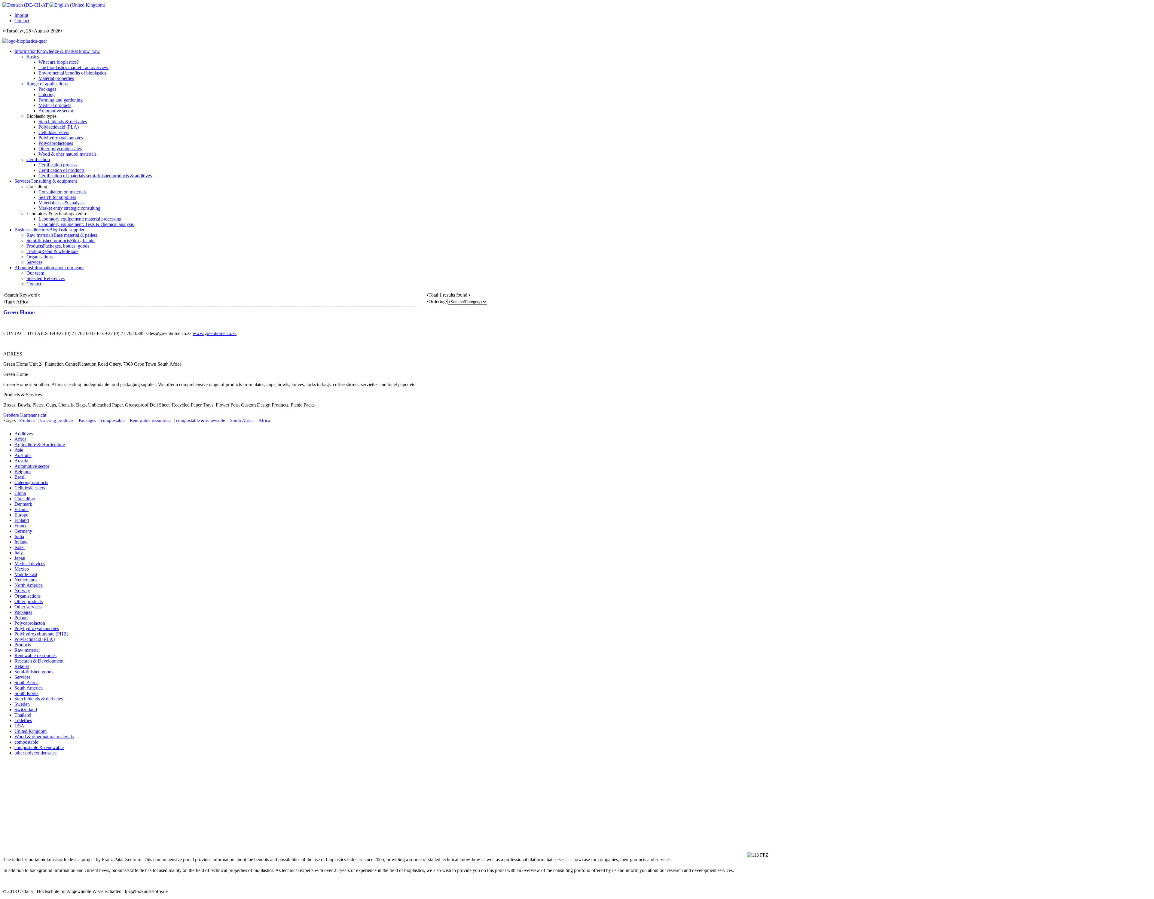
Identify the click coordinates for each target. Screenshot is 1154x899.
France (20, 525)
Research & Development (38, 660)
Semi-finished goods (33, 671)
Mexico (21, 568)
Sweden (22, 704)
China (20, 493)
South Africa (242, 420)
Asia (18, 450)
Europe (21, 514)
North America (28, 585)
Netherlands (25, 579)
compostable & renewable (200, 420)
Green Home (19, 312)
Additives (23, 433)
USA (19, 725)
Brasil (20, 477)
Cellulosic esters (29, 487)
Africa (264, 420)
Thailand (22, 715)
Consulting (24, 498)
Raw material (27, 650)
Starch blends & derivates (38, 698)
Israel (19, 547)
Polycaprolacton (29, 623)
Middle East (25, 574)
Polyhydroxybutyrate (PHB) (41, 633)
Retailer (21, 666)
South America (28, 687)
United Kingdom (30, 731)
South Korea (26, 693)
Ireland (21, 541)
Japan (19, 558)
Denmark (23, 504)
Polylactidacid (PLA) (34, 639)
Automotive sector (31, 466)
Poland (21, 617)
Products (27, 420)
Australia (23, 455)
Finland (21, 520)
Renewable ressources (150, 420)
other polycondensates (35, 752)
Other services (27, 606)
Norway (22, 590)
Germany (23, 531)
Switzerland (25, 709)
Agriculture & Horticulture (39, 444)
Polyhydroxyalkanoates (36, 628)
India (19, 536)
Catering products (57, 420)
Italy (18, 552)
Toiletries (23, 720)
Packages (87, 420)
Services (22, 677)
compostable (113, 420)
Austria (21, 460)
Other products (28, 601)
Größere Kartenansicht (24, 415)
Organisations (27, 596)
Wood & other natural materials (44, 736)
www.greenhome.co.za (215, 333)
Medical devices (29, 563)
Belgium (22, 471)
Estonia (21, 509)
